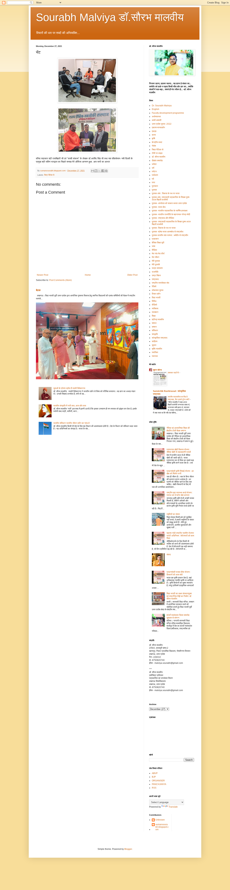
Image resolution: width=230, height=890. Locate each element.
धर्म (153, 168)
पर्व (153, 179)
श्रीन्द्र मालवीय (158, 319)
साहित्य (154, 341)
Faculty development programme (168, 113)
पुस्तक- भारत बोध (158, 207)
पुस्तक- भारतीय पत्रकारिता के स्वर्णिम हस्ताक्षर (169, 210)
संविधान (155, 330)
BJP (154, 777)
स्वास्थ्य (155, 356)
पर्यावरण (155, 175)
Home (88, 275)
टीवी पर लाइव (157, 153)
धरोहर (154, 164)
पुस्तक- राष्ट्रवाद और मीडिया (163, 218)
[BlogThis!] (96, 171)
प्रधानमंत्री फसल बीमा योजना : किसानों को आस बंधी (179, 573)
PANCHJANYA (159, 784)
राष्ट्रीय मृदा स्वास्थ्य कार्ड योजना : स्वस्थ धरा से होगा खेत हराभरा (180, 493)
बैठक (38, 290)
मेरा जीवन (155, 257)
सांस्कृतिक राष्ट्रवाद (159, 338)
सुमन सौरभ (157, 370)
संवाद (169, 554)
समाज (154, 323)
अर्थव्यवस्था (156, 116)
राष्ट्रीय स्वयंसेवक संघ (160, 283)
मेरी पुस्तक (156, 261)
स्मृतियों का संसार (173, 514)
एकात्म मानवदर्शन (158, 127)
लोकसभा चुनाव (157, 290)
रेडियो (154, 286)
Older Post (132, 275)
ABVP (155, 773)
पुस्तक (154, 190)
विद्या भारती (156, 297)
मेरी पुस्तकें (156, 264)
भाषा (153, 246)
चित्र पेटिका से (49, 175)
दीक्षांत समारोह (157, 160)
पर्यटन (154, 171)
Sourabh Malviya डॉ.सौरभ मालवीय (110, 17)
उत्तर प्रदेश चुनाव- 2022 (161, 124)
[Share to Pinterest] (106, 171)
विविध (154, 301)
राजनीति (155, 272)
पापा (153, 182)
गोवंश (154, 146)
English (155, 109)
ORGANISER (158, 780)
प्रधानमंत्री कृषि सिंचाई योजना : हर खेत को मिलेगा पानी (180, 472)
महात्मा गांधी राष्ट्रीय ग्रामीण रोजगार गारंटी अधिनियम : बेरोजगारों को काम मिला (180, 535)
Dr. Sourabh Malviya (162, 105)
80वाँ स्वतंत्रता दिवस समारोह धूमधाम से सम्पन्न (178, 616)
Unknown (160, 820)
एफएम (154, 131)
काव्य (154, 135)
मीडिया (154, 250)
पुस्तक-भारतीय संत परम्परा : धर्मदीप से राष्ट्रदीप (170, 235)
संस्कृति (155, 334)
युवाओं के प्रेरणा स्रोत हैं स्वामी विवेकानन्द (69, 388)
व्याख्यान (155, 312)
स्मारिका (155, 352)
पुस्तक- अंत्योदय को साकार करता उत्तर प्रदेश (169, 203)
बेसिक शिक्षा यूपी (158, 242)
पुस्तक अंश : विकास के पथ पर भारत (166, 193)
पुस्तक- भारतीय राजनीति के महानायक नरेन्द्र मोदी (171, 214)
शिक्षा (154, 316)
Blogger (128, 849)
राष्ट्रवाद (155, 279)
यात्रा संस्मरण (157, 268)
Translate (173, 807)
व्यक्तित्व (155, 308)
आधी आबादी (156, 120)
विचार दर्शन (156, 294)
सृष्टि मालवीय (157, 348)
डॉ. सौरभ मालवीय (158, 157)
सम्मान (154, 327)
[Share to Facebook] (103, 171)
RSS (154, 788)
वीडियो (154, 304)
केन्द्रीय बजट (157, 142)
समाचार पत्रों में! (174, 373)
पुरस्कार (155, 186)
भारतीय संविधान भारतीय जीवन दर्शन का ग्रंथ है (71, 423)
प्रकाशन (155, 239)
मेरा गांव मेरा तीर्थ (158, 253)
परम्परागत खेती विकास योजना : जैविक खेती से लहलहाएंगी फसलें (179, 450)
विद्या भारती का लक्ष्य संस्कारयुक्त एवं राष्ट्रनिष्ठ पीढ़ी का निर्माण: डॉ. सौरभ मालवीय (179, 596)
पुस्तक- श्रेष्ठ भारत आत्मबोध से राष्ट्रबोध (167, 231)
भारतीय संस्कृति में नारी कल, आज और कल (69, 405)
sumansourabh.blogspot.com (162, 827)
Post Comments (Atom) (60, 280)
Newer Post (42, 275)
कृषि (153, 138)
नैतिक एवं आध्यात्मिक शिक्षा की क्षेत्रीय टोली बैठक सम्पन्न (178, 429)
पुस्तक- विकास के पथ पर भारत (164, 228)
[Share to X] (99, 171)
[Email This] (92, 171)
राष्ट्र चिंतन (156, 275)
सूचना (154, 345)
